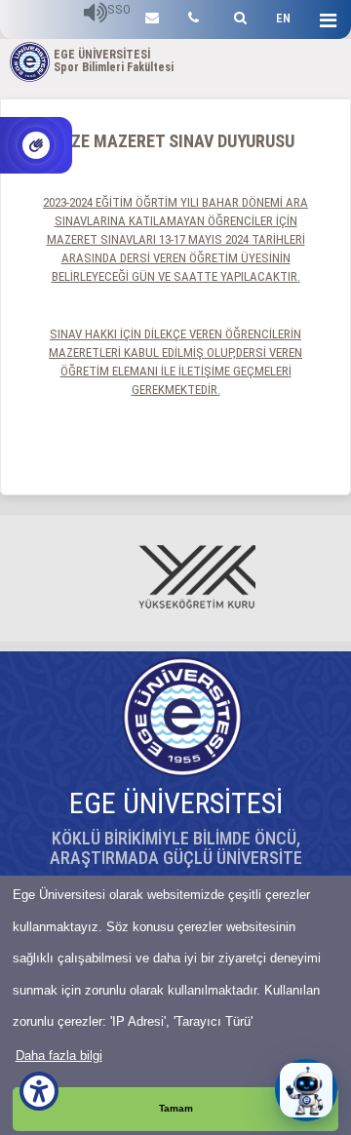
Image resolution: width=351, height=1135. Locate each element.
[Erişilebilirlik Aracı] (39, 1091)
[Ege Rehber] (194, 15)
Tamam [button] (176, 1108)
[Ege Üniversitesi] (237, 15)
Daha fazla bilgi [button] (59, 1055)
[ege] (152, 15)
